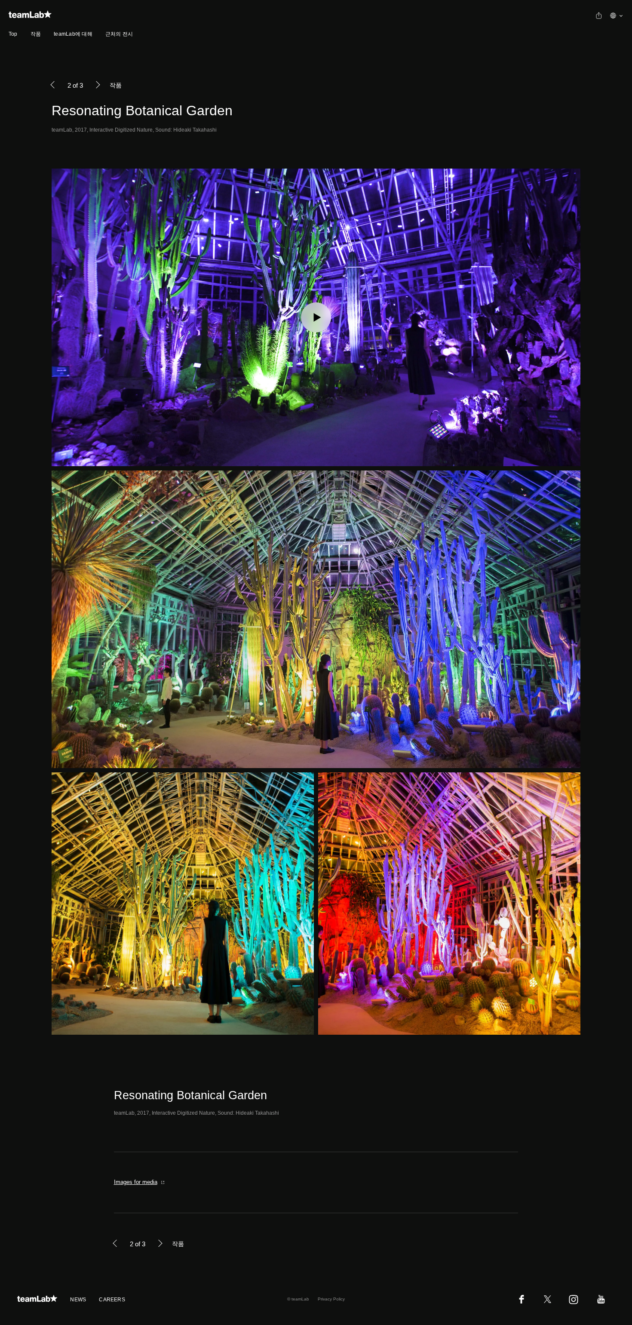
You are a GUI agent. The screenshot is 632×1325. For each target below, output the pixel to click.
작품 (36, 34)
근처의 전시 (119, 34)
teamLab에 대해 (73, 34)
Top (13, 34)
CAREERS (112, 1300)
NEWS (78, 1300)
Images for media (135, 1182)
